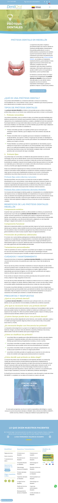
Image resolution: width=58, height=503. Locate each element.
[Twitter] (9, 481)
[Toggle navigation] (49, 7)
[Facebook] (5, 481)
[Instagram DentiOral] (49, 1)
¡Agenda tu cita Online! (38, 91)
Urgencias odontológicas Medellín (33, 488)
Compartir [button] (7, 470)
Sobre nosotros (8, 456)
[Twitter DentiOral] (47, 1)
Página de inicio (8, 453)
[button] (8, 436)
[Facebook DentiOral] (43, 1)
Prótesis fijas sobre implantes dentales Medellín (25, 190)
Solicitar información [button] (7, 500)
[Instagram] (13, 481)
